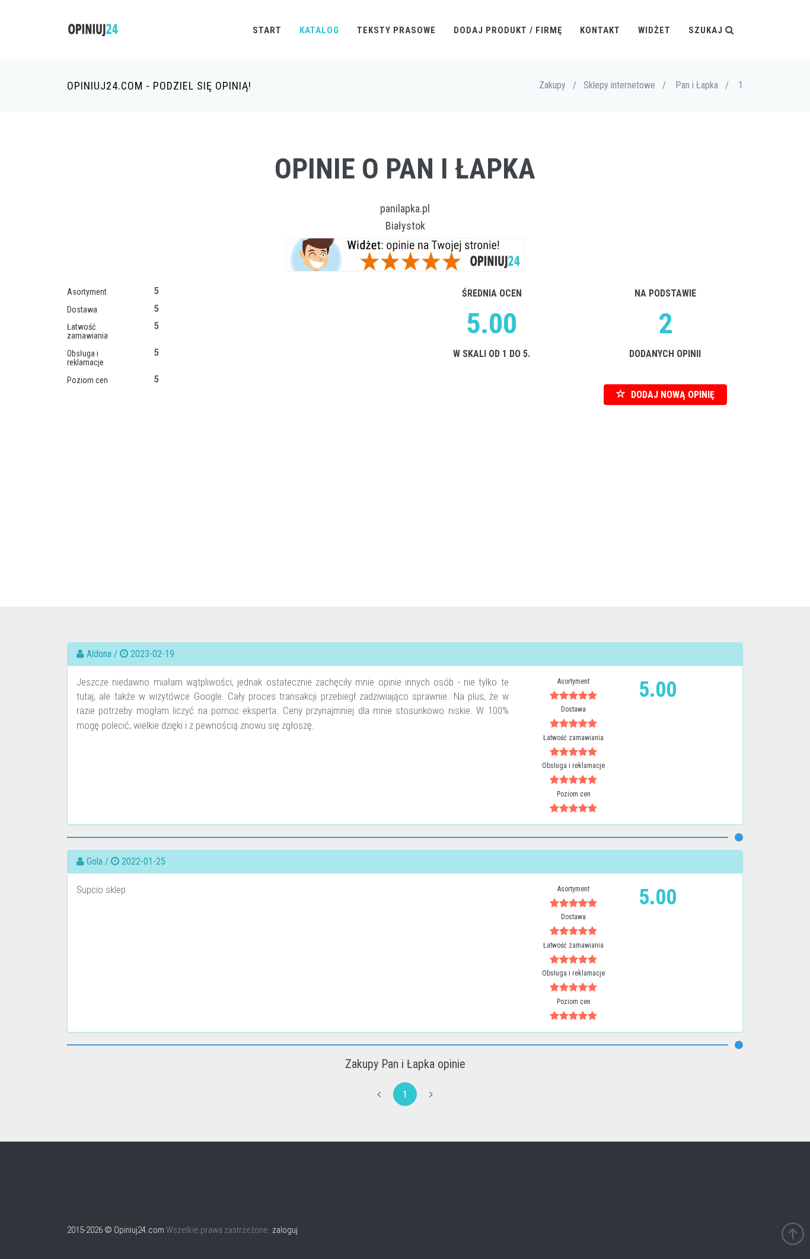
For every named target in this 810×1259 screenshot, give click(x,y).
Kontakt (600, 30)
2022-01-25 (143, 861)
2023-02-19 (152, 653)
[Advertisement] (405, 488)
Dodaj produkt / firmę (508, 30)
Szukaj (706, 30)
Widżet (654, 30)
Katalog (319, 30)
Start (267, 30)
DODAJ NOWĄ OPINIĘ (672, 394)
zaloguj (285, 1230)
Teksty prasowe (396, 30)
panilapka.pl (405, 208)
